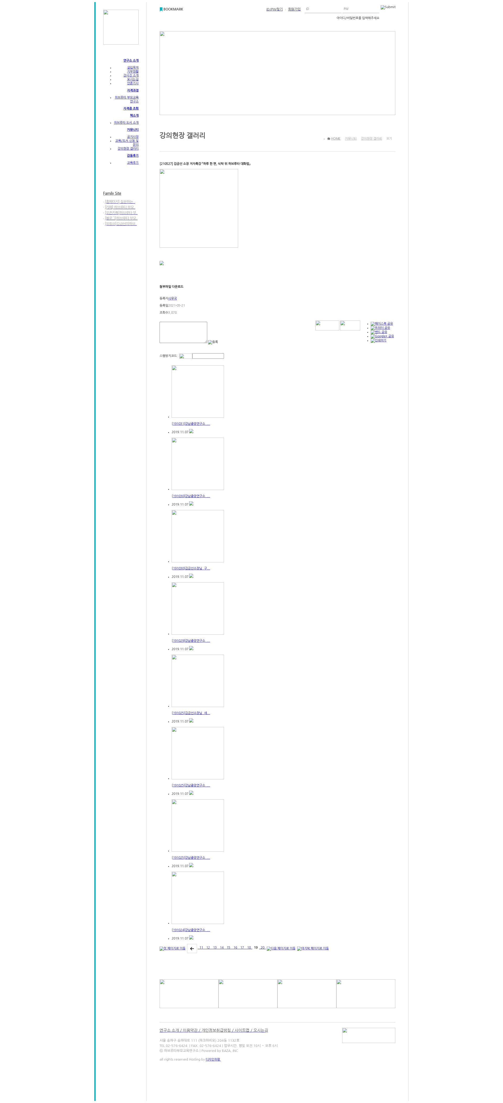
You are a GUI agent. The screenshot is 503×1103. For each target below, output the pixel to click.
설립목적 (133, 67)
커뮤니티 (133, 129)
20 (262, 947)
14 (221, 947)
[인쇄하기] (378, 340)
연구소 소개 (131, 60)
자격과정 (133, 90)
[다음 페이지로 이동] (281, 947)
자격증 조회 (131, 108)
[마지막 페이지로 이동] (313, 947)
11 (201, 947)
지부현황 (133, 71)
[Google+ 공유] (382, 336)
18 (248, 947)
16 (235, 947)
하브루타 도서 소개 (126, 122)
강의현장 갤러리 (128, 148)
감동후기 (133, 155)
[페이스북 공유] (382, 323)
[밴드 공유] (379, 332)
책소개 (134, 115)
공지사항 (133, 136)
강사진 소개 (131, 75)
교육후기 (133, 162)
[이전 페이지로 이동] (192, 947)
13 (214, 947)
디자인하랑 (213, 1059)
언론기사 (133, 83)
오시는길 (133, 79)
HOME (336, 138)
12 (208, 947)
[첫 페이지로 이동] (172, 947)
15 (228, 947)
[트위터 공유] (380, 327)
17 (242, 947)
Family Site (112, 193)
